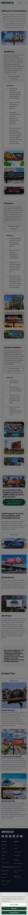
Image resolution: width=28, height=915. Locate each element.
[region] (14, 903)
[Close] (26, 894)
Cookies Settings (14, 904)
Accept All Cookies (14, 912)
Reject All (14, 908)
